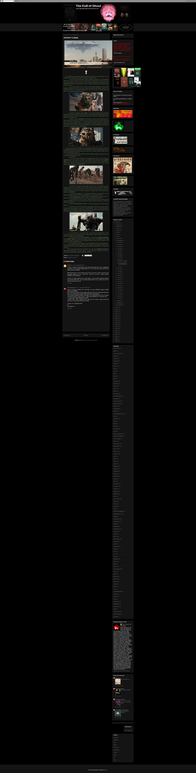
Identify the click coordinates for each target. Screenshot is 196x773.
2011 (116, 309)
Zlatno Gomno (116, 614)
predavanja (116, 518)
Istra (114, 456)
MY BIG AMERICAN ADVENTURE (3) (122, 263)
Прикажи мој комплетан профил (121, 670)
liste (114, 481)
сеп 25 (119, 287)
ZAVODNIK (116, 604)
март (117, 228)
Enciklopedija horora (118, 413)
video (114, 599)
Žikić (114, 609)
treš (114, 586)
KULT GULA (123, 204)
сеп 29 (119, 296)
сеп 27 (119, 291)
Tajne (114, 574)
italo (114, 458)
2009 (116, 222)
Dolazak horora (117, 403)
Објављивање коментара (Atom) (90, 340)
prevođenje (116, 521)
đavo (114, 388)
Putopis (115, 752)
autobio (115, 361)
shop (114, 556)
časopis (115, 381)
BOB (114, 378)
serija (114, 548)
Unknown (69, 265)
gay (114, 431)
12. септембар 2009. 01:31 (84, 287)
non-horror (70, 257)
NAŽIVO (115, 493)
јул (117, 236)
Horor (114, 742)
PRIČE (115, 523)
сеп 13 (119, 271)
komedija (115, 471)
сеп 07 (119, 252)
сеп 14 (119, 273)
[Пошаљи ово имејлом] (85, 255)
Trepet (115, 584)
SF (76, 257)
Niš (114, 496)
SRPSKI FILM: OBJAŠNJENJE (119, 212)
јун (117, 234)
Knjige (114, 745)
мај (117, 232)
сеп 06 (119, 250)
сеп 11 (119, 266)
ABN (114, 351)
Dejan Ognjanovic (71, 287)
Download (115, 739)
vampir (115, 594)
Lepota (115, 478)
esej (114, 416)
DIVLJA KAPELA (117, 396)
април (118, 230)
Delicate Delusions (125, 679)
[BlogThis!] (87, 255)
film (114, 423)
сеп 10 (119, 259)
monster (115, 486)
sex (114, 551)
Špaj (114, 564)
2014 (116, 316)
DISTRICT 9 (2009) (122, 260)
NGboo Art (118, 678)
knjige (114, 468)
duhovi (115, 411)
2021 (116, 330)
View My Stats (128, 730)
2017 (116, 322)
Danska (115, 386)
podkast (115, 506)
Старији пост (105, 335)
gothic (114, 441)
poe (114, 508)
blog (114, 376)
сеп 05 (119, 248)
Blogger (105, 769)
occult (114, 501)
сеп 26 (119, 289)
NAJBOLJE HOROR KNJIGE (120, 206)
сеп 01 (119, 242)
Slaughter (115, 558)
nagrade (115, 491)
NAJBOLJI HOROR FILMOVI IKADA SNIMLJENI (122, 213)
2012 (116, 311)
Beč (114, 368)
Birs (114, 373)
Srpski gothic (116, 569)
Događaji (115, 737)
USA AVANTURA (117, 591)
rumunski (115, 541)
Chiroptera (116, 383)
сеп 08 (119, 255)
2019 (116, 326)
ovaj (75, 187)
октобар (118, 300)
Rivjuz (114, 755)
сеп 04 (119, 246)
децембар (119, 305)
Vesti (114, 760)
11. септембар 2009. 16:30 (78, 265)
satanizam (115, 546)
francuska (115, 428)
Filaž (114, 421)
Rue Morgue (116, 538)
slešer (114, 561)
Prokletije (115, 526)
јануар (118, 224)
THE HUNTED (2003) (125, 690)
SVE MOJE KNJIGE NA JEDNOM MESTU (122, 204)
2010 (116, 307)
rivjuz (74, 257)
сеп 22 (119, 281)
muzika (115, 488)
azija (114, 363)
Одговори (69, 283)
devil (114, 391)
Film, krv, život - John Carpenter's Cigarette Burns (126, 702)
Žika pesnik (116, 606)
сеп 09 (119, 257)
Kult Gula (115, 476)
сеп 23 (119, 283)
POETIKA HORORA (118, 215)
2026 (116, 340)
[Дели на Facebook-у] (89, 255)
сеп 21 (119, 279)
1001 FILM (116, 348)
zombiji (115, 616)
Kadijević (115, 466)
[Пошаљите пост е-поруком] (82, 255)
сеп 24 (119, 285)
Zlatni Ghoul (116, 611)
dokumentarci (116, 401)
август (118, 238)
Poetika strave (116, 513)
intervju (115, 453)
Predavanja (116, 749)
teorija (114, 576)
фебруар (118, 226)
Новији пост (67, 335)
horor (114, 448)
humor (115, 451)
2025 (116, 338)
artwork (115, 358)
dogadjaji (115, 398)
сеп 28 (119, 294)
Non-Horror (116, 747)
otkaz (114, 503)
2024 (116, 336)
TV (114, 589)
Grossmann (116, 443)
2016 (116, 320)
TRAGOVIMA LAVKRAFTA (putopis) (122, 209)
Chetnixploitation (119, 688)
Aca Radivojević (117, 353)
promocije (115, 528)
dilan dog (115, 393)
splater (115, 566)
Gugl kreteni (116, 446)
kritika (114, 473)
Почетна (86, 335)
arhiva (114, 356)
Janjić (114, 461)
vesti (114, 596)
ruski (114, 544)
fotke (114, 426)
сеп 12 (119, 269)
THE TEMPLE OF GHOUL (121, 710)
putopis (115, 531)
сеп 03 (119, 244)
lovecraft (115, 483)
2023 (116, 334)
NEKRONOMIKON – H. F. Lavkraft (121, 207)
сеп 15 (119, 275)
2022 (116, 332)
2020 (116, 328)
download (115, 408)
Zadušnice (116, 601)
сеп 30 (119, 298)
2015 (116, 318)
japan (114, 463)
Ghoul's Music (116, 438)
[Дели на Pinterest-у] (91, 255)
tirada (114, 579)
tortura (115, 581)
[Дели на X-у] (88, 255)
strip (114, 571)
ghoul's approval (117, 433)
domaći (115, 406)
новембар (119, 302)
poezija (115, 516)
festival (115, 418)
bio (114, 371)
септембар (119, 240)
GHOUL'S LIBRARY (118, 436)
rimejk (114, 533)
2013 (116, 313)
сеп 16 (119, 277)
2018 (116, 324)
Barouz (115, 366)
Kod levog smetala (120, 699)
